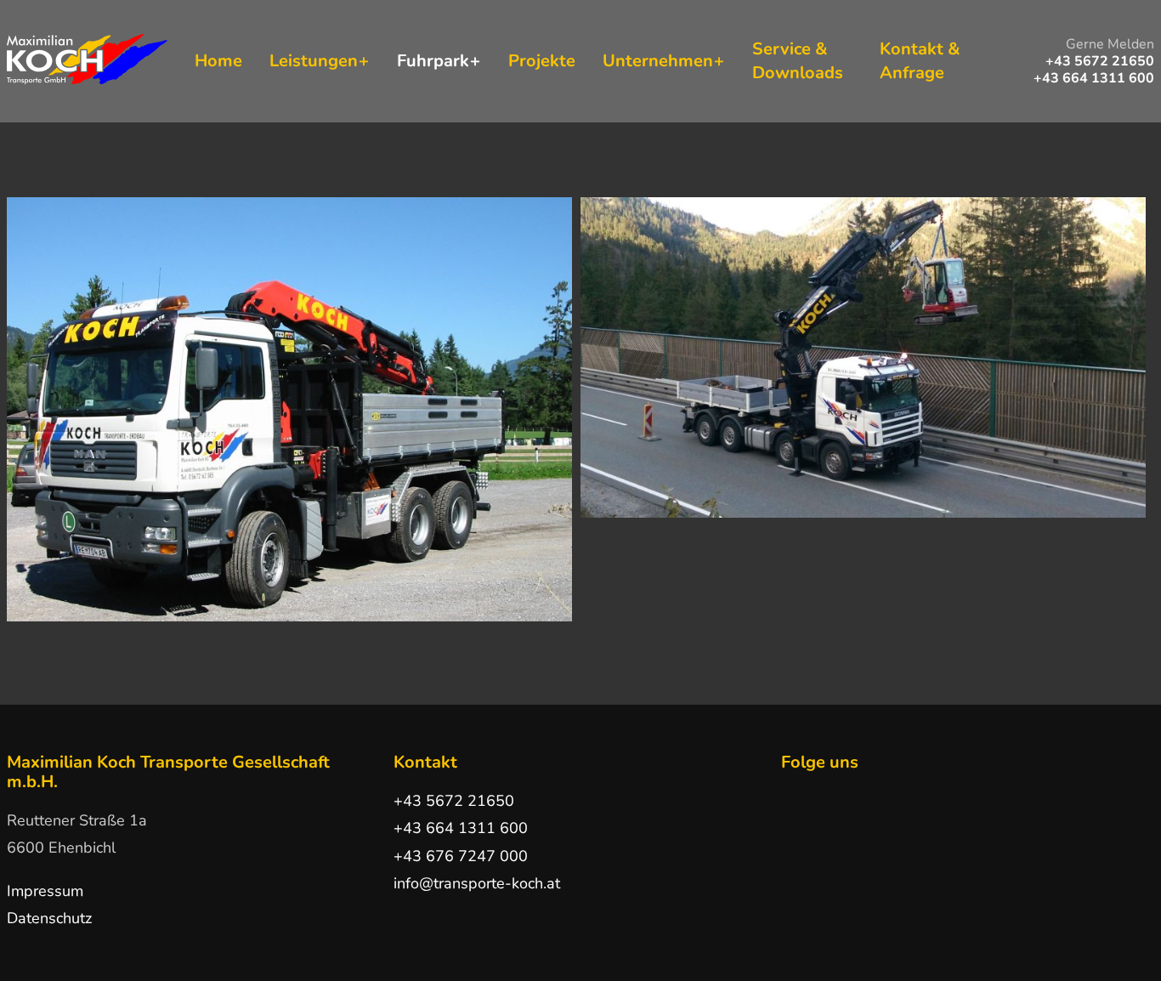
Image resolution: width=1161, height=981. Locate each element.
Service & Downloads (797, 60)
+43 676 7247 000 (461, 856)
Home (218, 60)
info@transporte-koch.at (477, 883)
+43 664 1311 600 (461, 828)
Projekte (541, 60)
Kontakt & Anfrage (920, 60)
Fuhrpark (433, 60)
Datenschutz (49, 918)
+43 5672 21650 (454, 801)
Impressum (45, 891)
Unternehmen (658, 60)
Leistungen (313, 60)
